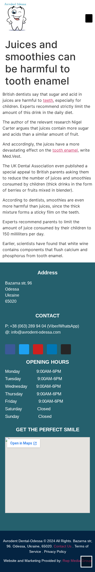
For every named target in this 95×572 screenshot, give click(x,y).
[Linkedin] (52, 349)
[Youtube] (38, 349)
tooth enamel (65, 150)
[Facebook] (10, 349)
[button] (88, 18)
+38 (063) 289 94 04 (28, 326)
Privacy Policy (55, 551)
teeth (48, 100)
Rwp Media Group (77, 561)
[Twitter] (24, 349)
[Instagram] (66, 349)
